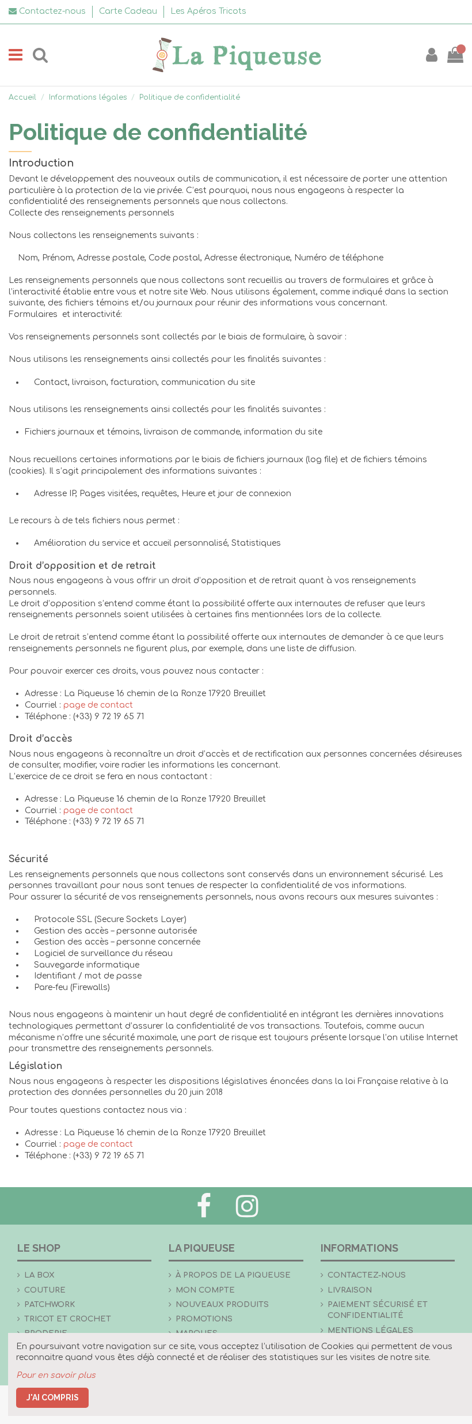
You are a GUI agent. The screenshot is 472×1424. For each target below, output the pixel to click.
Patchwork (49, 1304)
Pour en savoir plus (56, 1375)
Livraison (350, 1290)
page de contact (98, 705)
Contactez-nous (367, 1275)
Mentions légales (370, 1330)
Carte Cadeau (129, 11)
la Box (39, 1275)
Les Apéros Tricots (208, 11)
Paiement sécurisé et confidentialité (378, 1310)
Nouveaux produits (222, 1304)
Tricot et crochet (67, 1319)
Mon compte (205, 1290)
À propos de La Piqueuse (233, 1275)
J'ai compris (52, 1397)
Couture (45, 1290)
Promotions (204, 1319)
